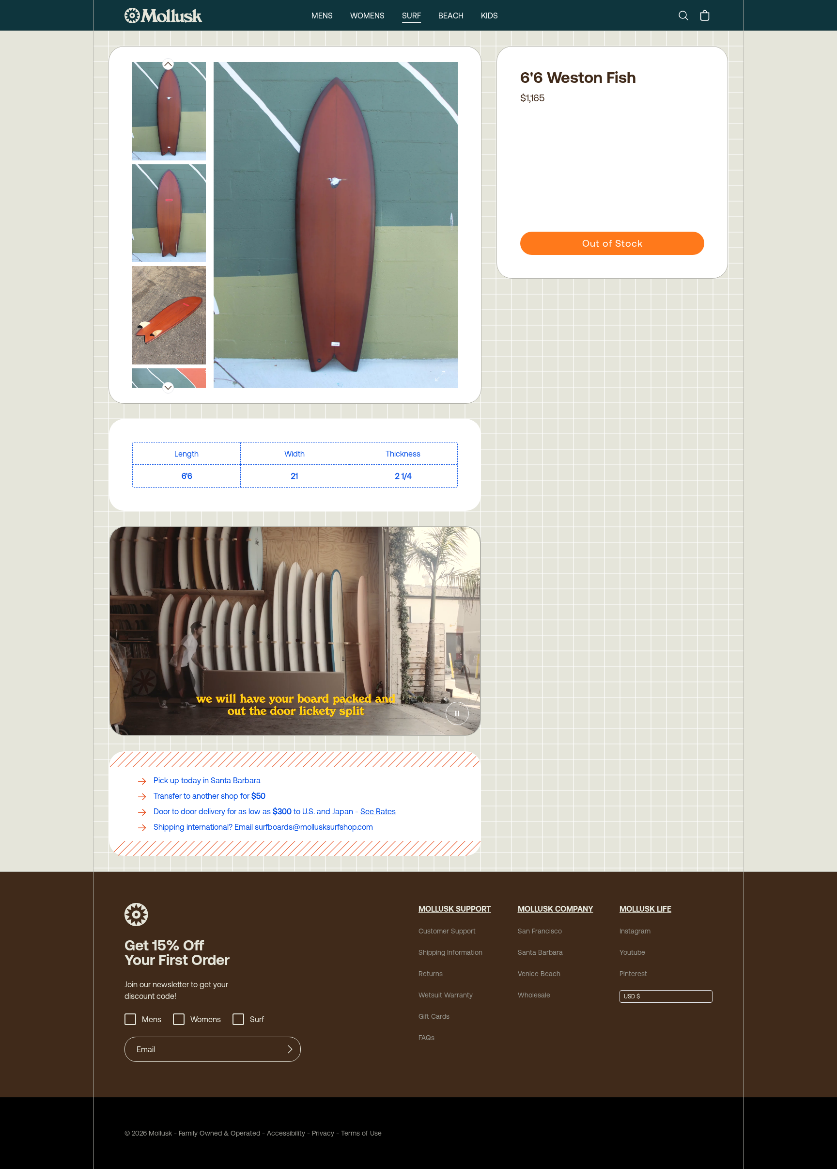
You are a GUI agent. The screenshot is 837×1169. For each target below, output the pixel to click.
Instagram (635, 931)
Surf (411, 15)
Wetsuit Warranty (445, 995)
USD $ (632, 996)
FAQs (426, 1038)
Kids (489, 15)
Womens (367, 15)
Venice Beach (539, 974)
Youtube (632, 952)
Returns (430, 974)
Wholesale (534, 995)
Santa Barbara (540, 952)
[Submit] (290, 1049)
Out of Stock (612, 243)
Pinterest (633, 974)
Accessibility (282, 1133)
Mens (322, 15)
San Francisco (540, 931)
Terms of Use (361, 1133)
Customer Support (447, 931)
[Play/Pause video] (457, 713)
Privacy (323, 1133)
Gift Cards (434, 1016)
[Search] (687, 15)
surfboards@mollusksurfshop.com (314, 826)
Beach (451, 15)
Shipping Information (450, 952)
